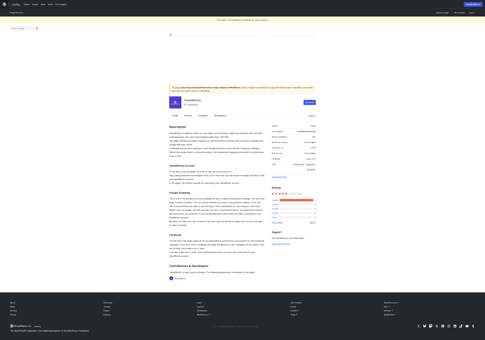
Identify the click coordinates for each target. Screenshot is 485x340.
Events (293, 307)
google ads (310, 164)
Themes (107, 307)
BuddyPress (390, 315)
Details (175, 115)
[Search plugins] (36, 28)
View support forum (281, 244)
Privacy (13, 315)
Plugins (107, 311)
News (12, 307)
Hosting (13, 311)
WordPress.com (391, 303)
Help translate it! (262, 20)
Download (309, 102)
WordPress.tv (203, 315)
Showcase (108, 303)
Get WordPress (473, 4)
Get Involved (295, 303)
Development (220, 115)
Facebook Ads (298, 164)
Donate (294, 311)
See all (313, 222)
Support (312, 115)
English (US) (311, 159)
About (12, 303)
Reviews (188, 115)
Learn (199, 303)
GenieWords (192, 104)
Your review (277, 222)
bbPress (388, 311)
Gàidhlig (37, 326)
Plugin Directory (16, 13)
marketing (311, 170)
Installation (203, 115)
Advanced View (279, 177)
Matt (387, 307)
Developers (202, 311)
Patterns (107, 315)
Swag (293, 315)
